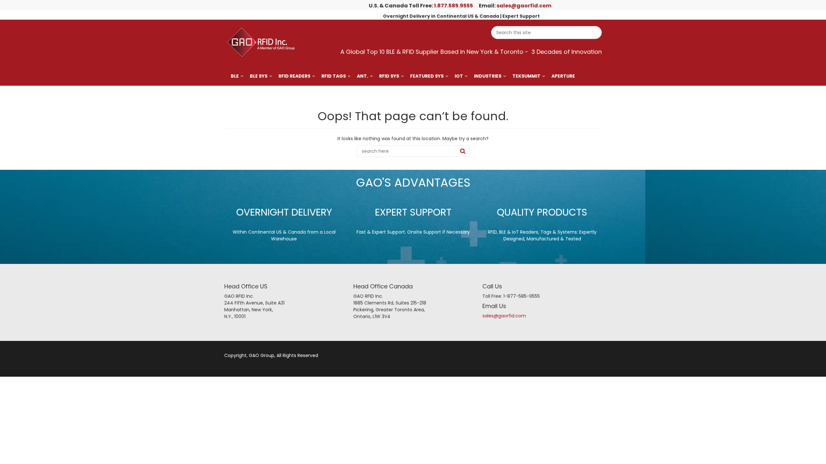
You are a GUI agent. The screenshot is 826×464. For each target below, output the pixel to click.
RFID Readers (294, 76)
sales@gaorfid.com (524, 5)
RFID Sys (389, 76)
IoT (459, 76)
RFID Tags (333, 76)
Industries (487, 76)
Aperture (563, 76)
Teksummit (526, 76)
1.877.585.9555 (453, 5)
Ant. (362, 76)
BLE (235, 76)
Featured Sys (427, 76)
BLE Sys (258, 76)
